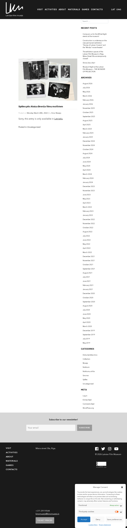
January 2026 (88, 104)
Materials (74, 9)
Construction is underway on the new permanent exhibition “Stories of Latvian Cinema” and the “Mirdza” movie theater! (95, 44)
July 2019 (86, 339)
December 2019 (89, 331)
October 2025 (88, 112)
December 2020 (89, 293)
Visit (40, 9)
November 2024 (89, 145)
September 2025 (89, 116)
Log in (85, 396)
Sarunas (86, 375)
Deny (98, 519)
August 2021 (87, 273)
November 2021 (89, 260)
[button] (122, 487)
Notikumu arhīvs (89, 371)
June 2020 (87, 314)
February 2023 (88, 211)
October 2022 (88, 228)
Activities (51, 9)
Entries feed (87, 400)
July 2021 (86, 277)
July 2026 (86, 88)
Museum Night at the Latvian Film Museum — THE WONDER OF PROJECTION (94, 69)
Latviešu (58, 118)
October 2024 (88, 149)
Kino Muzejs (56, 113)
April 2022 (87, 248)
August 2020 (87, 306)
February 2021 (88, 285)
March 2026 (87, 96)
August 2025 (87, 121)
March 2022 (87, 252)
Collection (86, 359)
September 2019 (89, 335)
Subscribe (84, 428)
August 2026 (87, 84)
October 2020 (88, 298)
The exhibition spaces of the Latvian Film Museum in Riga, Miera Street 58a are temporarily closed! (94, 55)
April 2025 (87, 125)
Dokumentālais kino (90, 355)
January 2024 (88, 182)
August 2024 (87, 153)
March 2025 (87, 129)
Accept (84, 519)
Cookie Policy (93, 525)
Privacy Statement (105, 525)
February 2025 (88, 133)
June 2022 (87, 240)
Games (85, 9)
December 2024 (89, 141)
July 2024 (86, 158)
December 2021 (89, 256)
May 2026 (86, 92)
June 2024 (87, 162)
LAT (113, 9)
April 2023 (87, 203)
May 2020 (86, 318)
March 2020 (87, 326)
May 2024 (86, 166)
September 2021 (89, 269)
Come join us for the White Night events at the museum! (95, 35)
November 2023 (89, 191)
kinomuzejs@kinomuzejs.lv (47, 514)
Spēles (85, 380)
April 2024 (87, 170)
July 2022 (86, 236)
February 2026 (88, 100)
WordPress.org (88, 408)
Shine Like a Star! (89, 63)
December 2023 (89, 186)
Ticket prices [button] (44, 520)
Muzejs (85, 363)
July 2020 (86, 310)
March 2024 (87, 174)
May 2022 (86, 244)
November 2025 (89, 108)
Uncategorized (33, 127)
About (62, 9)
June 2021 (87, 281)
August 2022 (87, 232)
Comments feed (88, 404)
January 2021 (88, 289)
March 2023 (87, 207)
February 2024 (88, 178)
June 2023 (87, 195)
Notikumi (86, 367)
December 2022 (89, 219)
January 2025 (88, 137)
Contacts (97, 9)
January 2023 (88, 215)
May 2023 (86, 199)
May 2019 (86, 343)
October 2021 (88, 265)
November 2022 (89, 223)
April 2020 (87, 322)
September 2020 (89, 302)
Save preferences (114, 519)
